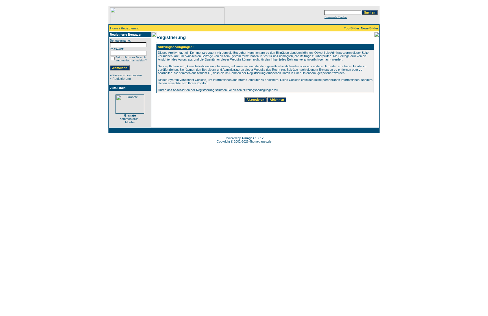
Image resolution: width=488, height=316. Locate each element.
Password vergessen (127, 75)
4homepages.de (260, 141)
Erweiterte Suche (335, 17)
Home (114, 28)
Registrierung (121, 78)
